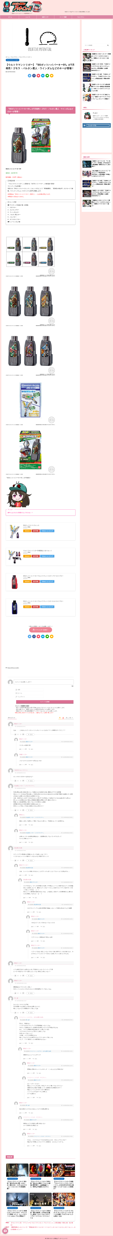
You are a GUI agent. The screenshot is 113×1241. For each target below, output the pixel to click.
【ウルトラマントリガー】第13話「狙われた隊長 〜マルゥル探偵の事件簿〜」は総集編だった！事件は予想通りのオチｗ (40, 1184)
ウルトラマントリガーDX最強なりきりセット (37, 550)
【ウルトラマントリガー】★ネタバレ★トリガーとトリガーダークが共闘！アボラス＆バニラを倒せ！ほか (63, 1213)
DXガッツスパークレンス (31, 525)
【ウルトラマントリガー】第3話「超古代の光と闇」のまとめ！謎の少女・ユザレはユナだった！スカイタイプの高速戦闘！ (17, 1185)
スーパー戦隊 (63, 17)
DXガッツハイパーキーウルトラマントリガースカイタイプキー (43, 601)
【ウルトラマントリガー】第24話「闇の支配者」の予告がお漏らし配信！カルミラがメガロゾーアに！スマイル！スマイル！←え (40, 1214)
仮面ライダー (45, 17)
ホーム (10, 17)
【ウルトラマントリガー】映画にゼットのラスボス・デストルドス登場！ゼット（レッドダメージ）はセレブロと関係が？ (17, 1213)
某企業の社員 (29, 867)
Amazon (27, 531)
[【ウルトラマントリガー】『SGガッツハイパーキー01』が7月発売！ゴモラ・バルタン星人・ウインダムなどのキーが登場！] (43, 75)
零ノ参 (27, 1020)
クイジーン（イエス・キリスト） (42, 1136)
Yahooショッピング (47, 531)
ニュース (28, 17)
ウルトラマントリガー (13, 667)
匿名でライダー (34, 882)
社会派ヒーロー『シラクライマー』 (35, 817)
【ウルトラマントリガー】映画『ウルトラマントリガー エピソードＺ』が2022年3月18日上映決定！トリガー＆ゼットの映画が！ (63, 1185)
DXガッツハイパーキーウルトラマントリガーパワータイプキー (43, 576)
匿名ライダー (29, 741)
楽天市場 (35, 531)
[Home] (22, 10)
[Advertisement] (78, 7)
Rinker (29, 526)
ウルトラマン (80, 17)
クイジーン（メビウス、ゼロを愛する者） (41, 1051)
